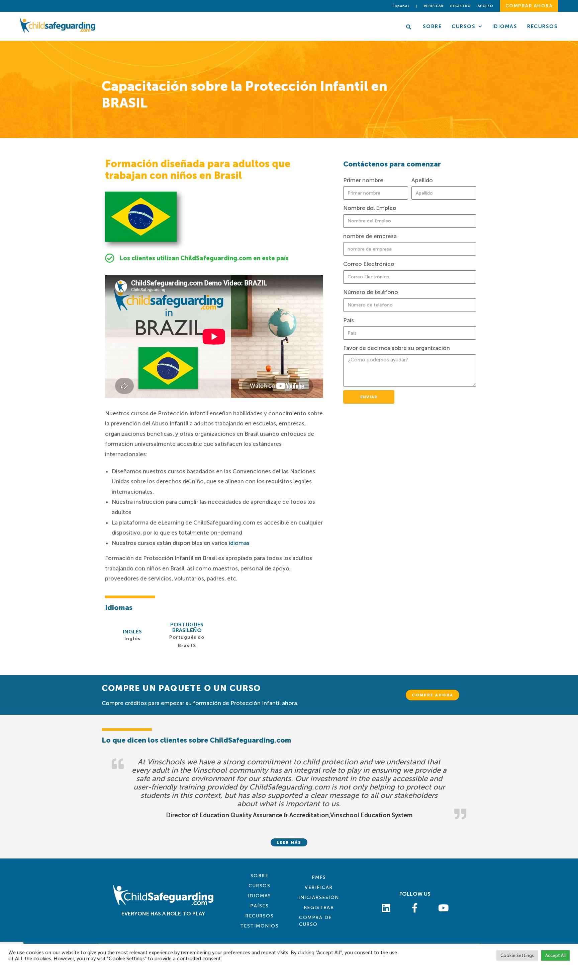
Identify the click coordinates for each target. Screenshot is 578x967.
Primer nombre (363, 180)
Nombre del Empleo (369, 208)
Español (401, 6)
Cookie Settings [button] (517, 955)
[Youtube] (443, 908)
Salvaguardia (303, 404)
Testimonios (259, 926)
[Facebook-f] (415, 908)
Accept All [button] (555, 955)
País (348, 320)
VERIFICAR (319, 887)
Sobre (432, 26)
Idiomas (504, 26)
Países (259, 906)
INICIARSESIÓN (318, 897)
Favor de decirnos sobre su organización (396, 348)
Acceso (485, 6)
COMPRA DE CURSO (315, 921)
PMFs (319, 877)
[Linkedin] (386, 908)
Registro (460, 6)
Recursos (542, 26)
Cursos (463, 26)
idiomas (239, 543)
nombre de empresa (370, 236)
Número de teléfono (370, 292)
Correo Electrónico (368, 264)
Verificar (434, 6)
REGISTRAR (319, 907)
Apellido (422, 180)
